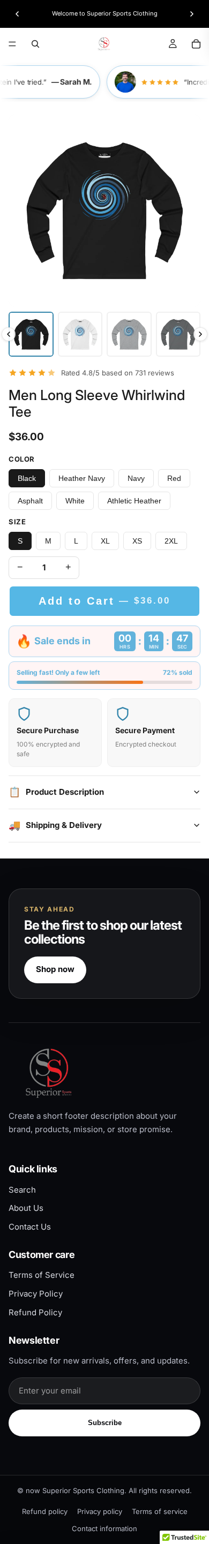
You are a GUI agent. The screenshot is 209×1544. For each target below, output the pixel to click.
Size (17, 521)
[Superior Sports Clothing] (104, 1073)
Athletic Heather (134, 500)
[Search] (35, 44)
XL (105, 541)
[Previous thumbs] (9, 334)
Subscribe (105, 1423)
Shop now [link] (55, 969)
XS (137, 541)
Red (174, 478)
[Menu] (12, 44)
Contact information (104, 1528)
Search (22, 1190)
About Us (26, 1208)
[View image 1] (31, 334)
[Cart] (196, 44)
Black (27, 478)
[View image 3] (129, 334)
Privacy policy (99, 1511)
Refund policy (45, 1511)
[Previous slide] (17, 13)
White (75, 500)
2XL (171, 541)
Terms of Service (41, 1275)
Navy (136, 478)
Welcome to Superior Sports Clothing (105, 13)
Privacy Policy (36, 1294)
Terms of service (160, 1511)
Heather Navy (81, 478)
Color (22, 459)
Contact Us (30, 1227)
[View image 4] (178, 334)
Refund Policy (35, 1312)
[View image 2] (80, 334)
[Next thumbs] (200, 334)
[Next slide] (191, 13)
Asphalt (30, 500)
